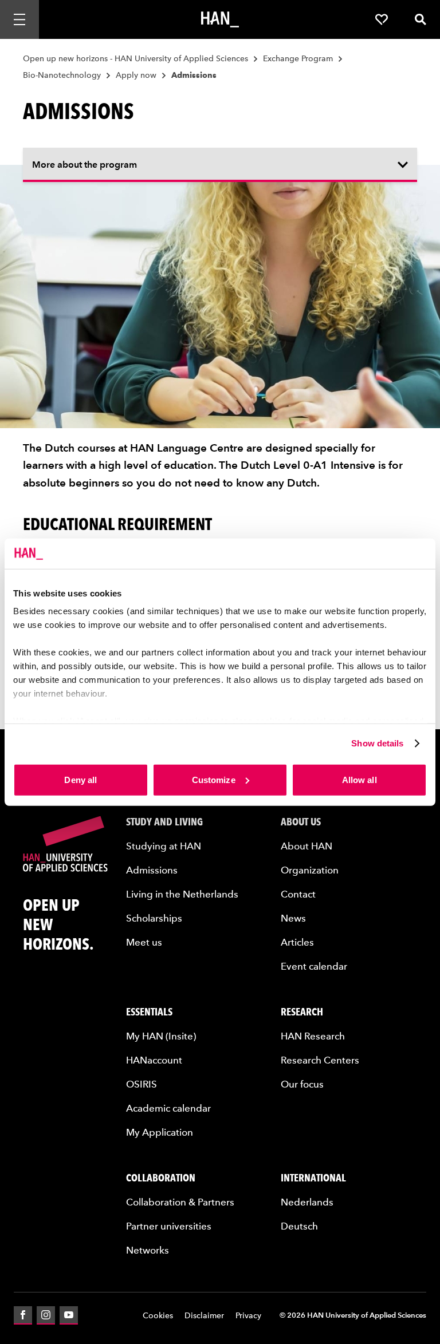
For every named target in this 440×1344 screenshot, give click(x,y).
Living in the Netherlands (182, 894)
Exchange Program (298, 59)
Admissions (152, 870)
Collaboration (160, 1178)
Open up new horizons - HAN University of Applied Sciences (135, 59)
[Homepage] (220, 19)
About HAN (306, 846)
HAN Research (313, 1036)
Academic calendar (168, 1108)
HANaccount (154, 1060)
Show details (377, 743)
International (313, 1178)
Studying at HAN (163, 846)
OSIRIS (141, 1084)
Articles (297, 942)
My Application (159, 1132)
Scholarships (154, 918)
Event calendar (314, 966)
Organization (310, 870)
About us (301, 822)
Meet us (144, 942)
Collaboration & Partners (180, 1202)
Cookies (158, 1316)
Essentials (149, 1012)
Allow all (359, 779)
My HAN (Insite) (161, 1036)
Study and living (164, 822)
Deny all (80, 779)
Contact (298, 894)
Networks (147, 1250)
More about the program (84, 164)
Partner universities (168, 1226)
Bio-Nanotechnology (62, 75)
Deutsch (299, 1226)
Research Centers (320, 1060)
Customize (213, 779)
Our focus (302, 1084)
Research (302, 1012)
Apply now (136, 75)
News (293, 918)
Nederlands (307, 1202)
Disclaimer (204, 1316)
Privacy (248, 1316)
